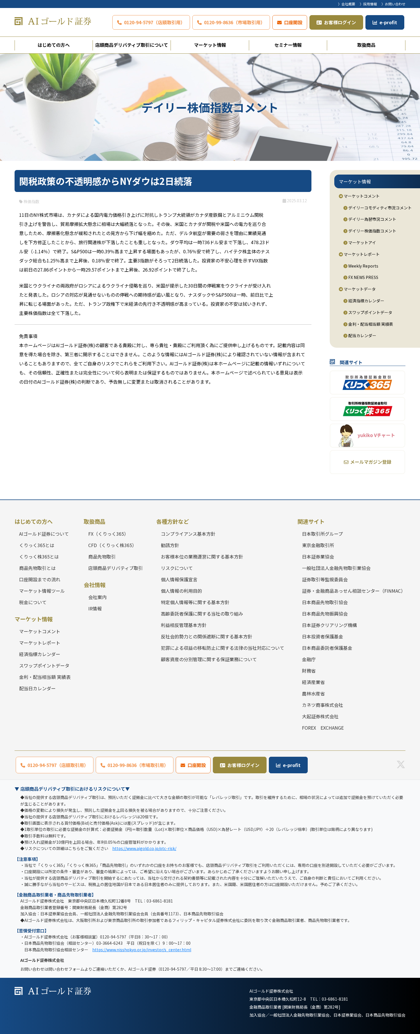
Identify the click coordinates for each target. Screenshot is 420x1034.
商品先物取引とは (37, 567)
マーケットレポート (361, 254)
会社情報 (94, 585)
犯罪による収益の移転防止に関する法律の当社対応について (222, 647)
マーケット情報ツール (42, 590)
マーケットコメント (361, 196)
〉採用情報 (368, 3)
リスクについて (177, 567)
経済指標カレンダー (365, 300)
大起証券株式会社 (320, 716)
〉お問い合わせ (393, 3)
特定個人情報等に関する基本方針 (195, 602)
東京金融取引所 (318, 545)
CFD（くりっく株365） (112, 545)
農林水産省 (313, 693)
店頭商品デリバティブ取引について (131, 44)
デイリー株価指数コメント (371, 231)
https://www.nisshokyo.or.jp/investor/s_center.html (141, 949)
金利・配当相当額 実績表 (370, 324)
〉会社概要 (346, 3)
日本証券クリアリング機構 (329, 625)
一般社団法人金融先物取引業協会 (336, 567)
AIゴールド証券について (44, 533)
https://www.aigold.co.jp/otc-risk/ (144, 848)
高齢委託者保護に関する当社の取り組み (202, 613)
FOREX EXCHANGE (323, 727)
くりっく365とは (36, 545)
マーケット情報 (210, 44)
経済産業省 (313, 682)
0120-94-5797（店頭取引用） (154, 22)
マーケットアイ (361, 242)
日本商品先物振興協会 (325, 613)
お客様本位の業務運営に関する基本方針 (202, 556)
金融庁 (309, 659)
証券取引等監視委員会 (325, 579)
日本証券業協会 (318, 556)
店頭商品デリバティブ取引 (115, 567)
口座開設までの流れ (39, 579)
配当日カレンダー (37, 688)
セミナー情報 (288, 44)
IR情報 (95, 608)
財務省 (309, 670)
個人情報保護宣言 (179, 579)
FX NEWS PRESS (362, 277)
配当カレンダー (361, 335)
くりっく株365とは (39, 556)
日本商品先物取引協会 (325, 602)
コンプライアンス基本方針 (188, 533)
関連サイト (311, 521)
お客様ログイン (340, 22)
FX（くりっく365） (108, 533)
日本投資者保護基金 (322, 636)
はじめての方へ (54, 44)
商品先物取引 (102, 556)
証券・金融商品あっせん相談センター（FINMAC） (353, 590)
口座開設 (293, 22)
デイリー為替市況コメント (371, 219)
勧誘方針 (170, 545)
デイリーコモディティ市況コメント (379, 208)
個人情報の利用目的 (181, 590)
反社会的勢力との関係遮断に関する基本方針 (206, 636)
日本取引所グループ (322, 533)
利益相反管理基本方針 (184, 625)
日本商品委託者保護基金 (327, 647)
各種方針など (172, 521)
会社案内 (97, 597)
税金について (33, 602)
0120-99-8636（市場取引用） (234, 22)
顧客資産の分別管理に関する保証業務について (209, 659)
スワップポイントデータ (369, 312)
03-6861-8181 (335, 999)
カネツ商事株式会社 (322, 704)
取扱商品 (366, 44)
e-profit (388, 22)
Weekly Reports (362, 266)
